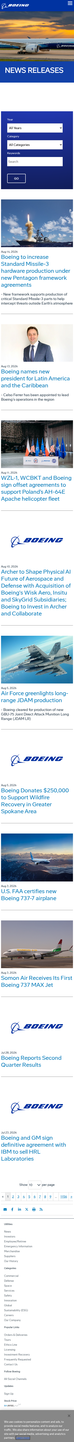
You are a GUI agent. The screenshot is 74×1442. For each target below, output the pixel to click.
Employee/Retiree (15, 1241)
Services (9, 1290)
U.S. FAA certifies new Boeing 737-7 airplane (29, 895)
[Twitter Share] (27, 1209)
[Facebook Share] (12, 1209)
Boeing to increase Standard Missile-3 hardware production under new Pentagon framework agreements (35, 271)
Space (8, 1285)
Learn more (23, 1437)
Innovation (10, 1300)
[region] (37, 1426)
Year (10, 119)
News (7, 1231)
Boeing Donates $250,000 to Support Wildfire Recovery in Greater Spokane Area (35, 801)
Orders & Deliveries (15, 1334)
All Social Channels (15, 1379)
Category (13, 136)
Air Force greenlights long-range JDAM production (34, 697)
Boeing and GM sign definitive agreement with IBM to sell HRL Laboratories (33, 1148)
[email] (5, 1209)
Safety (8, 1295)
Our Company (12, 1320)
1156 (63, 1197)
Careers (9, 1315)
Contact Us (10, 1364)
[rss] (41, 1209)
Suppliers (9, 1256)
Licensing (9, 1349)
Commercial (11, 1275)
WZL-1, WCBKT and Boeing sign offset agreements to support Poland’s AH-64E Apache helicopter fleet (36, 488)
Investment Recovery (17, 1354)
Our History (11, 1261)
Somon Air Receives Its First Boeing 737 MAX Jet (36, 981)
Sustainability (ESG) (16, 1310)
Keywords (13, 153)
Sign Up (9, 1393)
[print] (34, 1209)
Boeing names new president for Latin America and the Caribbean (35, 378)
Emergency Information (18, 1246)
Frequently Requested (17, 1359)
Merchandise (12, 1251)
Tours (7, 1339)
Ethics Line (10, 1344)
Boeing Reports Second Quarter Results (31, 1061)
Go (16, 178)
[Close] (69, 1415)
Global (8, 1305)
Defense (9, 1280)
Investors (9, 1236)
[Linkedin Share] (19, 1209)
